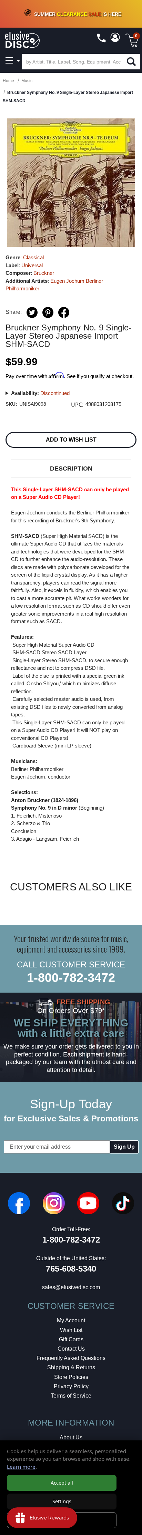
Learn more (21, 1466)
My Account (71, 1320)
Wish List (71, 1330)
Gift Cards (71, 1339)
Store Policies (71, 1377)
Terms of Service (71, 1396)
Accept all (62, 1482)
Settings (61, 1501)
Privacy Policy (71, 1386)
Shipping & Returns (71, 1367)
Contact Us (71, 1349)
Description (71, 468)
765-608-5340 (71, 1268)
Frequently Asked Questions (71, 1358)
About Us (71, 1437)
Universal (32, 265)
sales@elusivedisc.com (71, 1287)
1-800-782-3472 (71, 978)
